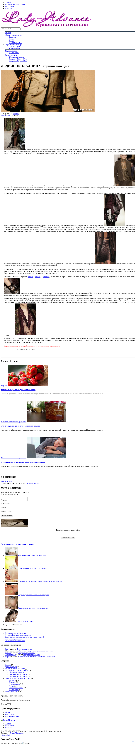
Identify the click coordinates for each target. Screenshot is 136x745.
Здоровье (12, 37)
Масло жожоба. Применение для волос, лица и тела (36, 657)
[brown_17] (12, 293)
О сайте (8, 3)
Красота (12, 39)
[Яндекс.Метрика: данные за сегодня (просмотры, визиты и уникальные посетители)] (8, 720)
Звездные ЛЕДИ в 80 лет (18, 59)
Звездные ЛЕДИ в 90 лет (18, 61)
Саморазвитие (14, 48)
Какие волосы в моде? (26, 621)
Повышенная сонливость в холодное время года (23, 462)
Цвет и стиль (14, 53)
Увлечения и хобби (16, 688)
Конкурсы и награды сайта (15, 4)
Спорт (11, 41)
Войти (7, 713)
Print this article (6, 116)
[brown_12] (124, 186)
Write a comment (6, 481)
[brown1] (114, 226)
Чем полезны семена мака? (15, 641)
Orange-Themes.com (17, 733)
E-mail (3, 508)
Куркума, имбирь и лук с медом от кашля (20, 426)
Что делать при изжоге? (13, 639)
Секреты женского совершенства (14, 422)
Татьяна (16, 114)
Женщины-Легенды (16, 57)
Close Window (6, 735)
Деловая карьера (15, 46)
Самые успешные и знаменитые (16, 670)
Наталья (8, 653)
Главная (8, 33)
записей (9, 714)
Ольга (7, 649)
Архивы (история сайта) (9, 700)
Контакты (8, 8)
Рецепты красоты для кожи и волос (17, 544)
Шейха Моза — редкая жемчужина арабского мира (34, 651)
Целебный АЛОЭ (15, 43)
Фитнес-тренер (10, 655)
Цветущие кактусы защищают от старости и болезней (24, 637)
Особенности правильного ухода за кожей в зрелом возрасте (40, 582)
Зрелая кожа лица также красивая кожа (32, 555)
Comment (4, 500)
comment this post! (33, 483)
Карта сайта (9, 6)
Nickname (5, 504)
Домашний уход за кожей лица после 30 (32, 568)
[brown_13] (25, 335)
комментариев (12, 716)
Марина (8, 657)
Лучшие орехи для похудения (15, 633)
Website (3, 512)
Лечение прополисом (24, 649)
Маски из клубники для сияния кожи (18, 390)
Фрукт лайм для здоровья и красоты (18, 635)
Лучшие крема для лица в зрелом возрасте (33, 608)
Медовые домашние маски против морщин (33, 595)
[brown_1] (105, 264)
